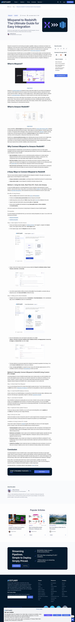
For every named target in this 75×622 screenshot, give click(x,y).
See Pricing (25, 565)
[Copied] (66, 49)
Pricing (28, 2)
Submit (30, 597)
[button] (16, 2)
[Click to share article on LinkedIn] (55, 49)
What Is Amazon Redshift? (60, 63)
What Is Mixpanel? (58, 61)
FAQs (39, 599)
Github (52, 594)
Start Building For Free (61, 75)
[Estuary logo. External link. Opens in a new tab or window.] (8, 610)
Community (53, 599)
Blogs (52, 584)
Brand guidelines (65, 596)
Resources (40, 2)
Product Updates (54, 586)
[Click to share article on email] (64, 49)
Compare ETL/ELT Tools (55, 596)
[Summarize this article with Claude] (61, 55)
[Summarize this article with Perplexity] (66, 55)
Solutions (22, 2)
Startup (63, 594)
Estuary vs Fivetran (41, 589)
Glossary (52, 589)
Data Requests (64, 591)
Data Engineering (54, 591)
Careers (63, 584)
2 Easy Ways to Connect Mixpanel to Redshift (59, 68)
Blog (14, 6)
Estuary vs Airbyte (41, 591)
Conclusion (57, 70)
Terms (63, 589)
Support (52, 601)
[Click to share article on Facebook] (61, 49)
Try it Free (70, 2)
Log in (64, 2)
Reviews (39, 598)
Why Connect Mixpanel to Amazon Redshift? (60, 66)
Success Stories (53, 598)
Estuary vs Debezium (41, 594)
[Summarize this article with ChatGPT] (56, 55)
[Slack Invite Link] (58, 2)
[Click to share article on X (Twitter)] (58, 49)
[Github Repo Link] (60, 2)
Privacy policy (39, 609)
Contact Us (64, 586)
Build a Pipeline (42, 471)
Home (10, 6)
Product (16, 2)
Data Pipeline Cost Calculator (43, 596)
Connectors (33, 2)
